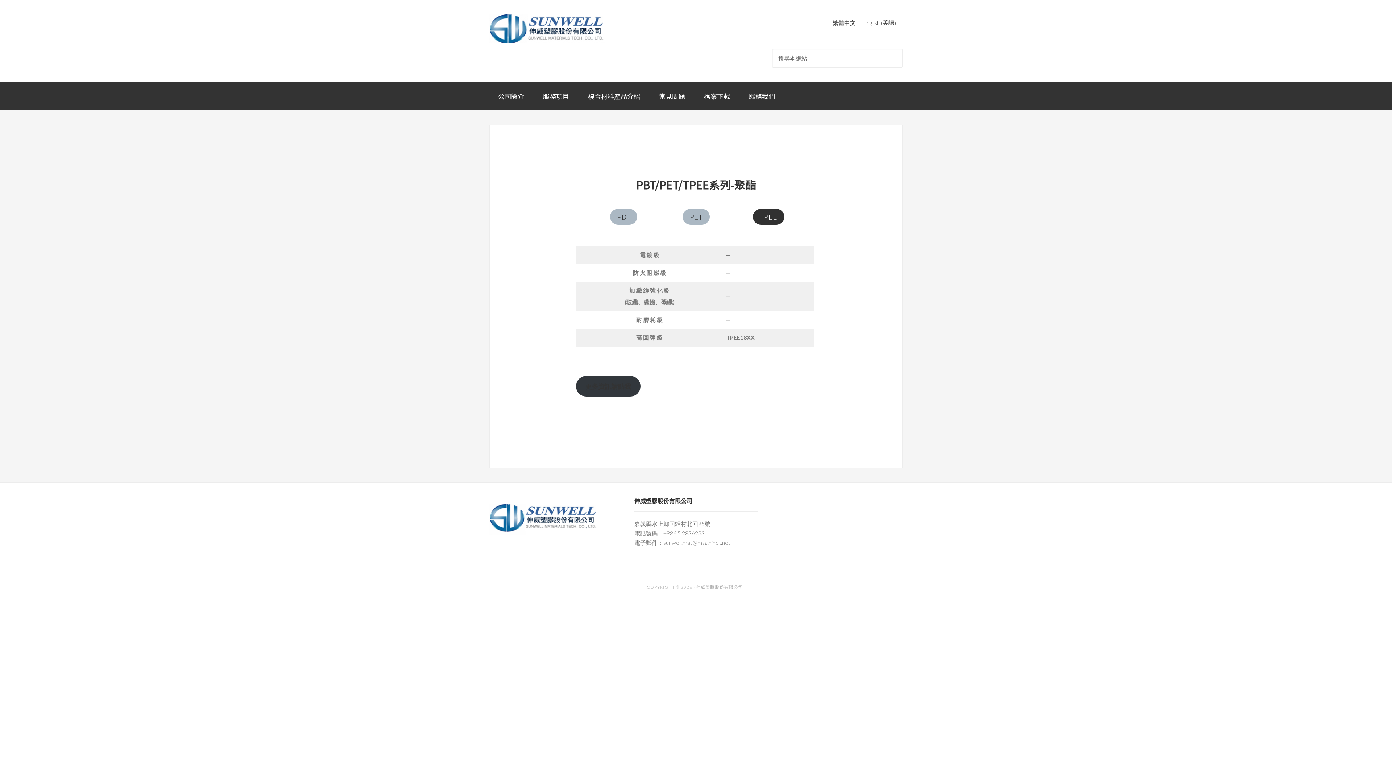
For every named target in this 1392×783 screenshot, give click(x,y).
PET (696, 216)
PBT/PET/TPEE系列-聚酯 (696, 184)
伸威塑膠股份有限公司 (547, 29)
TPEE (768, 216)
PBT (623, 216)
